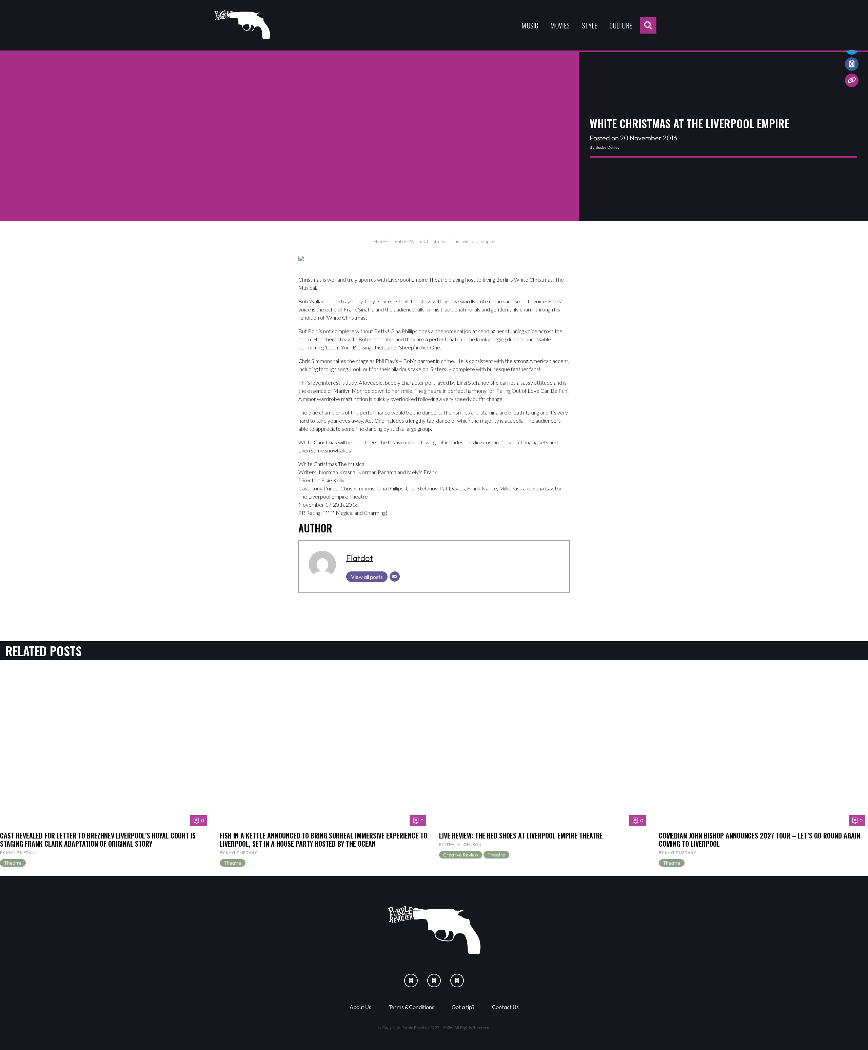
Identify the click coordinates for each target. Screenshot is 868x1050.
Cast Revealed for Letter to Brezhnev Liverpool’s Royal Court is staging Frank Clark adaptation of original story (98, 839)
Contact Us (505, 1007)
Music (529, 25)
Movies (560, 25)
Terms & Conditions (411, 1007)
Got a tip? (463, 1007)
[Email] (395, 576)
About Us (360, 1007)
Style (589, 25)
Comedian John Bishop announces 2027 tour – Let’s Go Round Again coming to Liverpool (759, 839)
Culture (621, 25)
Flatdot (359, 558)
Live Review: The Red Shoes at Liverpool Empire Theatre (521, 835)
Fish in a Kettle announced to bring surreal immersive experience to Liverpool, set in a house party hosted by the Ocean (323, 839)
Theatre (398, 241)
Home (380, 241)
